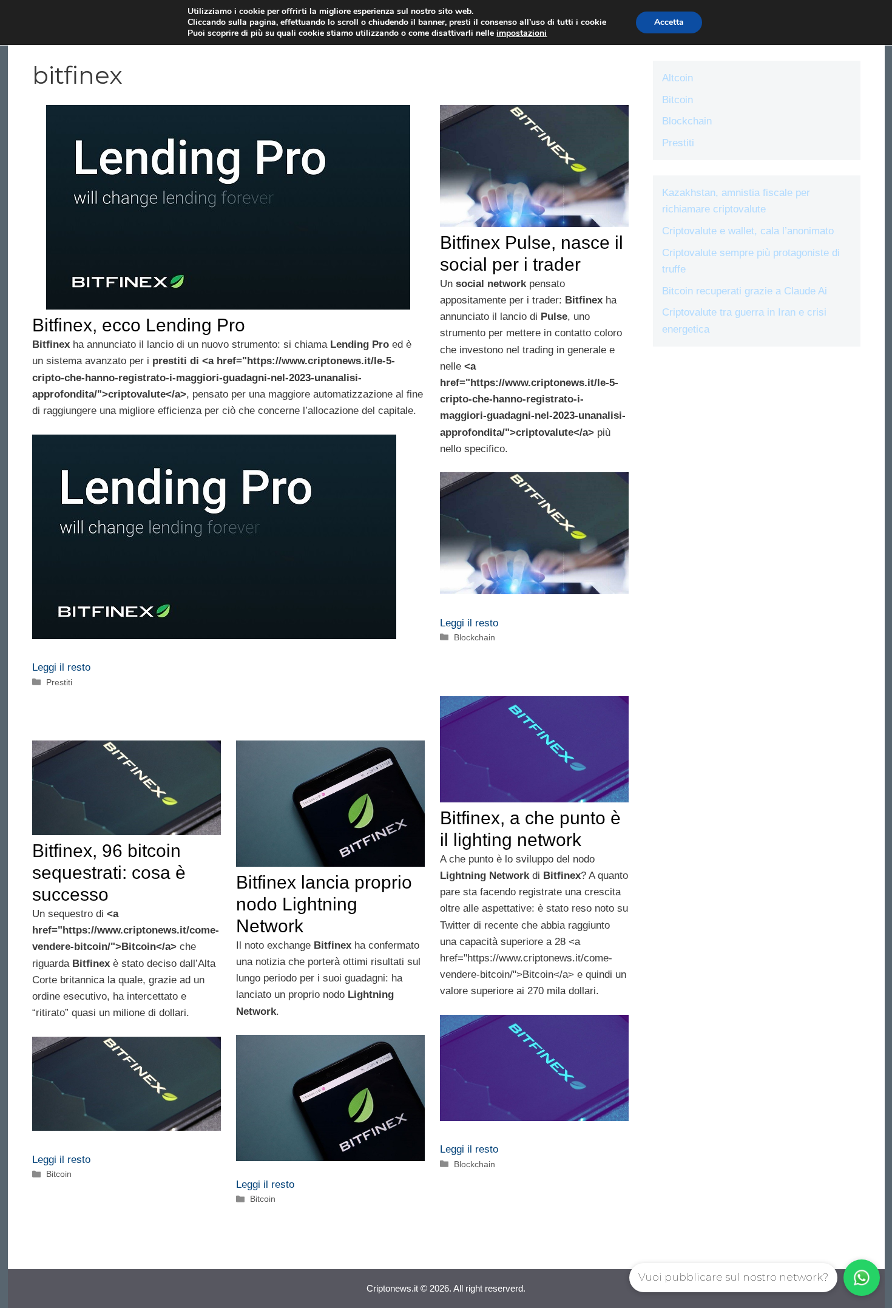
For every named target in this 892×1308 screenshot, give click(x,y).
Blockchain (474, 637)
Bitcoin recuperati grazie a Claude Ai (744, 291)
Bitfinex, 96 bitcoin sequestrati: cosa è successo (109, 872)
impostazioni (521, 33)
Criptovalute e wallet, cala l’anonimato (748, 231)
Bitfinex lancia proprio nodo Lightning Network (324, 904)
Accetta (669, 22)
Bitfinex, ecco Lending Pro (138, 325)
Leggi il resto (61, 667)
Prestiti (59, 682)
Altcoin (677, 78)
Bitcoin (59, 1174)
